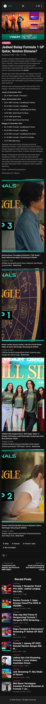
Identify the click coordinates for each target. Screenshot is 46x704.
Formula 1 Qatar (30, 544)
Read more (17, 265)
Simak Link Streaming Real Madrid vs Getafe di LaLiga (35, 567)
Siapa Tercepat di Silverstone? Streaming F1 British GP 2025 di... (28, 632)
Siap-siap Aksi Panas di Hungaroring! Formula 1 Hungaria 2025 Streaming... (27, 617)
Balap (6, 544)
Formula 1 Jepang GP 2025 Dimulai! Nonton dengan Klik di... (27, 646)
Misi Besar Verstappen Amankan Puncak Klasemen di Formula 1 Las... (28, 686)
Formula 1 (7, 43)
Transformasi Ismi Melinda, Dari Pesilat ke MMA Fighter (10, 567)
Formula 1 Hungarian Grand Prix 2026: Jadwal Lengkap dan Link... (27, 589)
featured (16, 544)
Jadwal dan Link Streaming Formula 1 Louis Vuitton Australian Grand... (26, 660)
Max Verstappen (10, 547)
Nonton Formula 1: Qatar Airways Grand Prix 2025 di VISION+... (27, 603)
